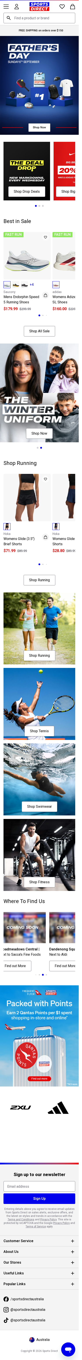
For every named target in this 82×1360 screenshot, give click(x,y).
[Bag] (72, 6)
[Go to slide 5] (43, 975)
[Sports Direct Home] (39, 6)
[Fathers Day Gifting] (39, 85)
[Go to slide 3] (43, 206)
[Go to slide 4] (39, 975)
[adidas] (58, 1108)
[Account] (16, 6)
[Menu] (6, 6)
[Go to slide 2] (39, 206)
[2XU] (20, 1108)
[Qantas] (39, 1036)
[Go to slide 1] (36, 206)
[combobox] (39, 18)
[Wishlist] (62, 6)
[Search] (8, 18)
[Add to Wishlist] (45, 237)
